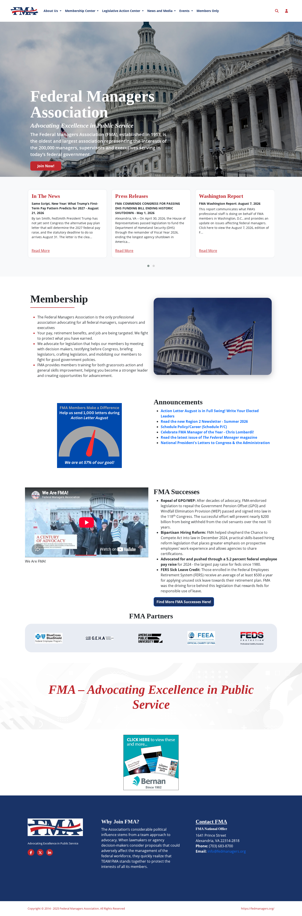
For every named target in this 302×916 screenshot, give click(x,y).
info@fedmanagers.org (227, 851)
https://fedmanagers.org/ (257, 908)
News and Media (160, 11)
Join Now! (45, 166)
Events (184, 11)
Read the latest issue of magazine (209, 437)
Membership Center (80, 11)
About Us (51, 11)
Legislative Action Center (121, 11)
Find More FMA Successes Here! (184, 601)
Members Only (208, 11)
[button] (148, 266)
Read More (41, 250)
